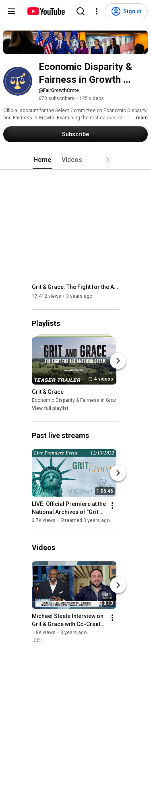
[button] (107, 160)
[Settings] (96, 11)
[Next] (118, 361)
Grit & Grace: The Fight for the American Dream (76, 287)
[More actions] (112, 505)
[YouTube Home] (45, 11)
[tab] (42, 160)
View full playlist (50, 408)
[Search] (80, 11)
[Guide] (11, 11)
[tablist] (76, 160)
